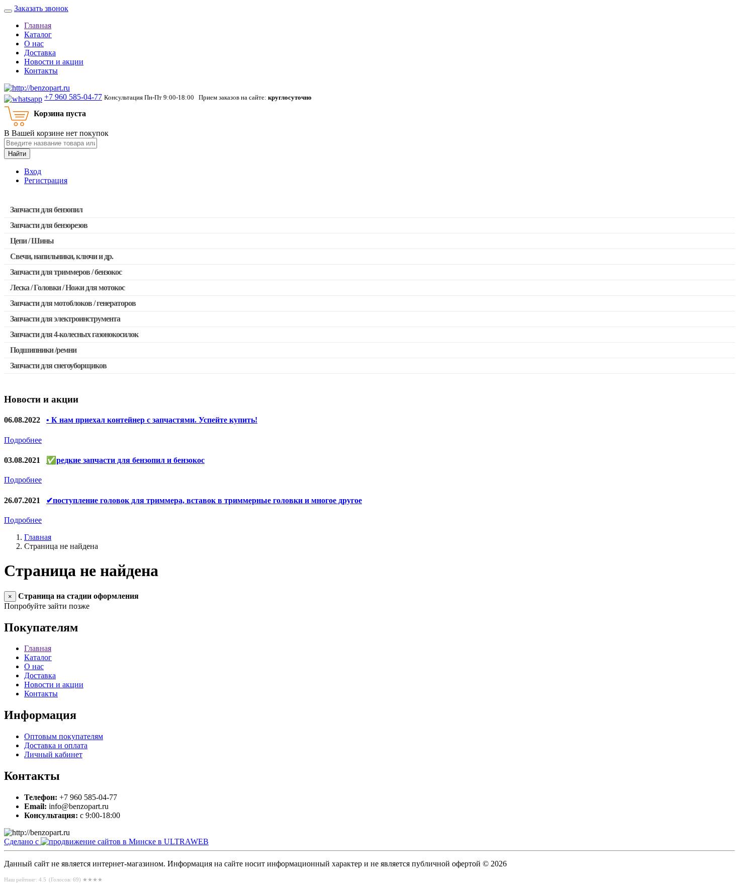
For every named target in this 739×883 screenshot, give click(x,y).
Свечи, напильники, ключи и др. (61, 256)
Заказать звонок (41, 8)
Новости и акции (53, 61)
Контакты (41, 70)
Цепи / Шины (32, 240)
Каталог (38, 34)
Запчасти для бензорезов (48, 225)
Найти (17, 153)
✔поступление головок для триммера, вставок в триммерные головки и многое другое (204, 500)
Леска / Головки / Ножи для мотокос (67, 287)
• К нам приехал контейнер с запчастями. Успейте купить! (151, 420)
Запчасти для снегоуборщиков (58, 365)
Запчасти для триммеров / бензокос (66, 272)
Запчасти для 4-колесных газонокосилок (74, 334)
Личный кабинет (53, 754)
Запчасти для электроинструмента (65, 318)
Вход (32, 171)
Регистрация (45, 180)
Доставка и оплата (55, 745)
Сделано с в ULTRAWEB (106, 841)
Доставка (40, 52)
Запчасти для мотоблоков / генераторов (73, 303)
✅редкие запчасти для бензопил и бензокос (125, 460)
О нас (34, 43)
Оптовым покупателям (63, 736)
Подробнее (23, 440)
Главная (37, 25)
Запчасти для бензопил (46, 209)
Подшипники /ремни (43, 350)
